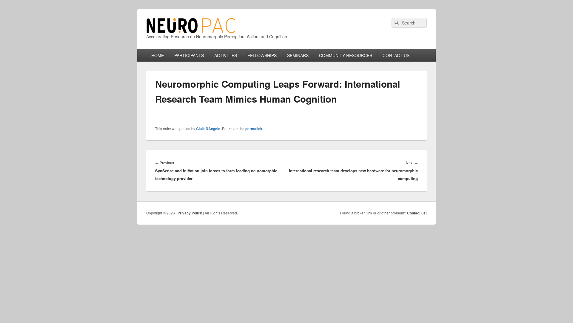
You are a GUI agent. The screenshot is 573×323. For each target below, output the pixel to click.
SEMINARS (298, 55)
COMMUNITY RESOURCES (345, 55)
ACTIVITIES (225, 55)
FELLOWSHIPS (262, 55)
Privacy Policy (190, 213)
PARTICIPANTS (189, 55)
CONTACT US (396, 55)
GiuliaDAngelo (208, 128)
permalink (253, 128)
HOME (157, 55)
